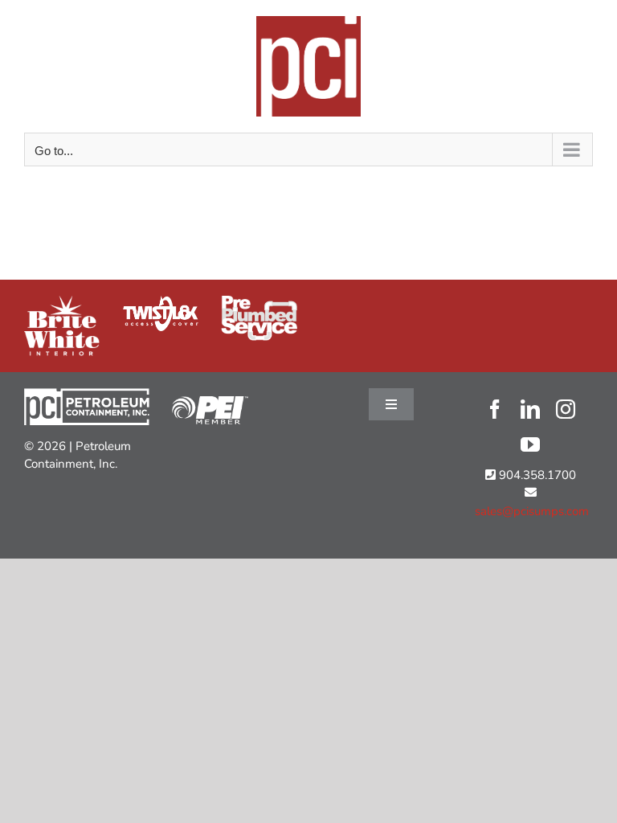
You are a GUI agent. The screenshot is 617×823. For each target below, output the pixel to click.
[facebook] (495, 409)
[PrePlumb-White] (258, 301)
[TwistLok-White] (160, 301)
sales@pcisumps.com (530, 511)
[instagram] (565, 409)
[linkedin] (530, 409)
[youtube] (530, 444)
